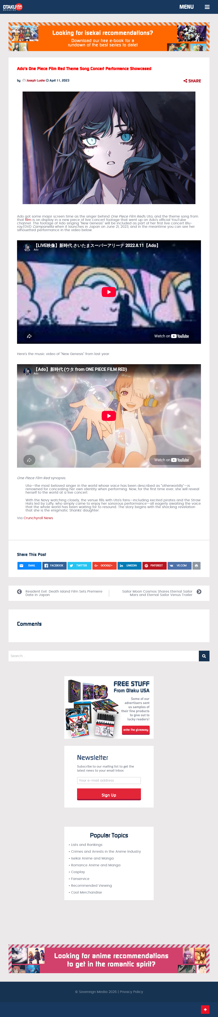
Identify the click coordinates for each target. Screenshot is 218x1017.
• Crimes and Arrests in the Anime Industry (105, 851)
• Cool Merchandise (85, 892)
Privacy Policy (131, 992)
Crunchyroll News (38, 518)
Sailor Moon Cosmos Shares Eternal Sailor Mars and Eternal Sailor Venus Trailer (157, 593)
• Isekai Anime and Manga (91, 858)
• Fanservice (79, 879)
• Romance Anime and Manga (94, 865)
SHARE (194, 80)
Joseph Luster (35, 80)
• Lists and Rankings (85, 845)
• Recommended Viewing (90, 885)
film (28, 220)
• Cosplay (77, 872)
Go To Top (205, 1009)
